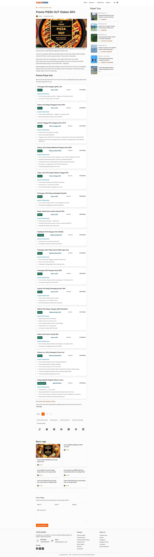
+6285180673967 (44, 542)
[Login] (117, 2)
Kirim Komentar (42, 525)
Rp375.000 (103, 30)
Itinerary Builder (81, 535)
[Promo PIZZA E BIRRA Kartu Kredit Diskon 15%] (48, 451)
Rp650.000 (103, 19)
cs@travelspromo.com (61, 542)
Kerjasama (102, 540)
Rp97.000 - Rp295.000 (106, 51)
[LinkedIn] (83, 429)
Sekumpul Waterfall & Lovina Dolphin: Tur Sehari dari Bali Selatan (106, 17)
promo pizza (54, 420)
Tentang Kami (103, 535)
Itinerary (91, 2)
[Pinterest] (76, 429)
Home (85, 2)
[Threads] (54, 429)
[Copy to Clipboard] (39, 429)
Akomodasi (80, 549)
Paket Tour (101, 2)
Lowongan (102, 544)
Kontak (101, 537)
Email (56, 504)
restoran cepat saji (77, 420)
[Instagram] (43, 548)
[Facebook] (61, 429)
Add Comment (41, 510)
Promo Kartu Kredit (42, 420)
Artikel (108, 2)
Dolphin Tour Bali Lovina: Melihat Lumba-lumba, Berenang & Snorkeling (107, 49)
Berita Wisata (80, 544)
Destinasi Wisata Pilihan (83, 540)
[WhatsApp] (47, 429)
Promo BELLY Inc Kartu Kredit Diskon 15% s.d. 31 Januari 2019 (46, 471)
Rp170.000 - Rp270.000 (106, 41)
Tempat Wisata (81, 537)
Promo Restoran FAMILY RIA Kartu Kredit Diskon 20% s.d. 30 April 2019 (74, 471)
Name (39, 504)
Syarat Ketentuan (104, 546)
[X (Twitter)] (68, 429)
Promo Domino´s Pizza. (48, 401)
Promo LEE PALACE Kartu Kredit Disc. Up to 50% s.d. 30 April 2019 (47, 481)
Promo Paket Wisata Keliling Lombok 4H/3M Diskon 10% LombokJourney (106, 69)
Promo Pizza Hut (64, 420)
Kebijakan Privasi (104, 542)
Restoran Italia (41, 423)
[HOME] (36, 7)
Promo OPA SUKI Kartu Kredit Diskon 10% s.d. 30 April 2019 (75, 481)
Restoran (79, 546)
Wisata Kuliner (81, 542)
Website (74, 504)
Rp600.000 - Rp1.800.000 (107, 62)
